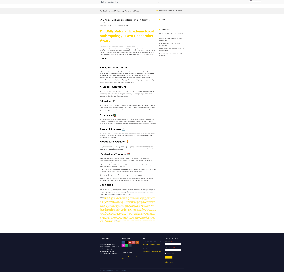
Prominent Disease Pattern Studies (125, 220)
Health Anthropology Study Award (126, 217)
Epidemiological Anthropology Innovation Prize (111, 209)
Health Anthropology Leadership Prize (127, 216)
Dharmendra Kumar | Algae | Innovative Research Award (169, 44)
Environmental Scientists (109, 2)
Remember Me (170, 253)
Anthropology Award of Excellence (112, 197)
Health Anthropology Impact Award (108, 216)
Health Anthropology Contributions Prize (123, 214)
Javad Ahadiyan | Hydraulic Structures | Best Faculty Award (170, 54)
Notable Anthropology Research (147, 218)
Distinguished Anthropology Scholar (145, 205)
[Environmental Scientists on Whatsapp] (126, 245)
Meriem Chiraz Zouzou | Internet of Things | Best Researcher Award (171, 49)
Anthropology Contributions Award (130, 197)
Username (170, 241)
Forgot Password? (169, 262)
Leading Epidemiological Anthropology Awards (126, 218)
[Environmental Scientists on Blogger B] (137, 242)
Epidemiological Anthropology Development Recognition (114, 208)
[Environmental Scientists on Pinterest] (133, 242)
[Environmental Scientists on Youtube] (130, 242)
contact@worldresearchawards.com (152, 251)
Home (140, 2)
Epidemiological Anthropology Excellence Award (140, 208)
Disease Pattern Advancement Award (113, 204)
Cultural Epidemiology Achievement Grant (129, 200)
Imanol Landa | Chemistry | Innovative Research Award (171, 34)
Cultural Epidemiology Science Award (137, 201)
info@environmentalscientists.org (151, 244)
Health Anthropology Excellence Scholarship (144, 214)
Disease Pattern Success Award (128, 205)
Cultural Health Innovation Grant (114, 202)
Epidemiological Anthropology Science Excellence (125, 212)
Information (172, 2)
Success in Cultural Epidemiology (112, 221)
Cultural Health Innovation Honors (131, 202)
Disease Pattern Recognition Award (111, 205)
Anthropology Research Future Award (143, 198)
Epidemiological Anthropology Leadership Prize (111, 210)
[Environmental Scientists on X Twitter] (126, 242)
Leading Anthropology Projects (107, 218)
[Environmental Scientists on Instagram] (123, 245)
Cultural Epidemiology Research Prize (118, 201)
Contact (180, 2)
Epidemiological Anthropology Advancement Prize (137, 206)
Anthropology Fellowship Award (147, 197)
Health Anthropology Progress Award (146, 216)
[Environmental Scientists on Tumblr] (130, 245)
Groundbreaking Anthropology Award (132, 213)
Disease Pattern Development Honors (131, 204)
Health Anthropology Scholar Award (109, 217)
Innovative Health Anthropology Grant (144, 217)
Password (170, 247)
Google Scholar (103, 63)
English (252, 0)
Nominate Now (151, 2)
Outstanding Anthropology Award (108, 220)
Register (159, 2)
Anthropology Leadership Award (108, 198)
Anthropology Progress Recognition (125, 198)
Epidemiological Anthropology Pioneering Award (136, 210)
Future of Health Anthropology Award (113, 213)
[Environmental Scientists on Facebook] (123, 242)
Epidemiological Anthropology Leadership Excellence (136, 209)
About (144, 2)
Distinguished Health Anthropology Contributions (112, 206)
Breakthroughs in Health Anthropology (109, 200)
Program (164, 2)
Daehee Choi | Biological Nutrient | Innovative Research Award (170, 39)
